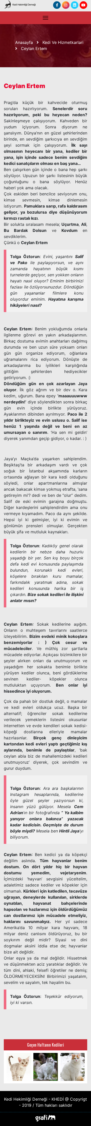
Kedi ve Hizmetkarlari (62, 42)
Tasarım (45, 1118)
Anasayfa (24, 42)
